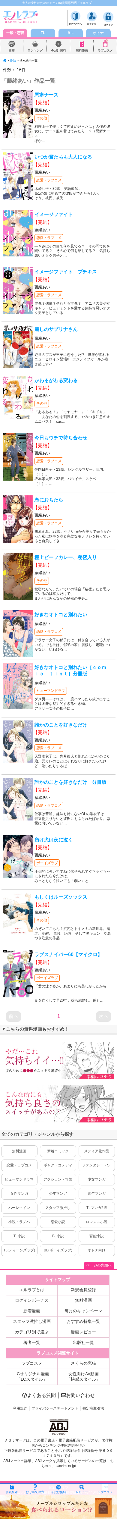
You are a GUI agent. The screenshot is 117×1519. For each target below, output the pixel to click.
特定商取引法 (93, 1408)
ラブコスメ (105, 50)
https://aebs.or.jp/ (62, 1466)
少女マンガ (97, 1179)
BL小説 (58, 1236)
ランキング (35, 50)
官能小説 (96, 1236)
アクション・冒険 (58, 1179)
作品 (13, 60)
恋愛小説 (58, 1222)
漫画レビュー (83, 1331)
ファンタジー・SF (97, 1165)
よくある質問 (41, 1395)
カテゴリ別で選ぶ (32, 1331)
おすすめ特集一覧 (83, 1321)
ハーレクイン (19, 1208)
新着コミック (58, 1151)
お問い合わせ (80, 1395)
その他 (41, 118)
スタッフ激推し (57, 1208)
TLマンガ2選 (96, 1208)
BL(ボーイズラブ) (58, 1250)
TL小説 (19, 1236)
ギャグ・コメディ (58, 1165)
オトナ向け (97, 1250)
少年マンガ (58, 1193)
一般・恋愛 (15, 33)
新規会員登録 (83, 1289)
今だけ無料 (58, 50)
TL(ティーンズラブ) (19, 1250)
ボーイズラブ (47, 863)
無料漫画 (82, 50)
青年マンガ (97, 1193)
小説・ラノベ (19, 1222)
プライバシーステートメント (55, 1408)
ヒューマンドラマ (50, 691)
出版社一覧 (83, 1342)
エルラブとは (31, 1289)
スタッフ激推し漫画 (32, 1321)
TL (43, 33)
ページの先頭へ (99, 1265)
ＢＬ (70, 33)
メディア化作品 (96, 1151)
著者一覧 (31, 1342)
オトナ (98, 33)
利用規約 (20, 1408)
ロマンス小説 (96, 1222)
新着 (12, 50)
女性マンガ (19, 1193)
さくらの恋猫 (83, 1363)
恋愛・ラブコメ (49, 180)
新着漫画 (31, 1310)
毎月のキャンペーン (83, 1310)
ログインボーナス (32, 1300)
